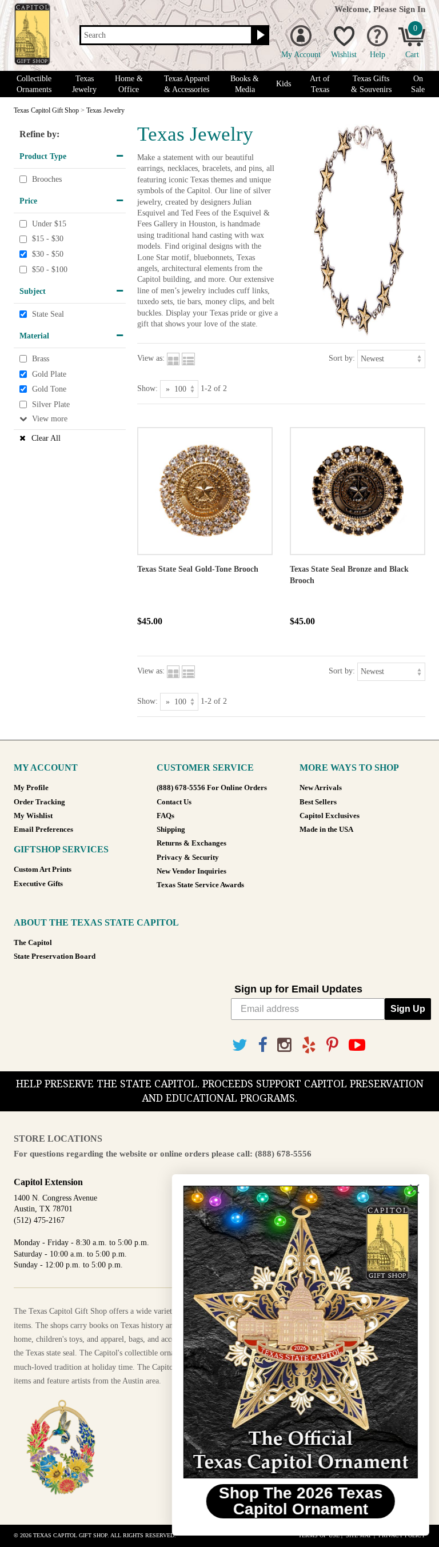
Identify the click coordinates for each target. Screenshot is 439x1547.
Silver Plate (51, 404)
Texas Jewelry (84, 84)
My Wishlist (33, 816)
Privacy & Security (188, 858)
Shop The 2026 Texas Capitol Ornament (299, 1501)
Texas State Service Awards (200, 885)
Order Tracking (39, 802)
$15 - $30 (47, 239)
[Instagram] (284, 1045)
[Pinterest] (332, 1045)
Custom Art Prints (42, 870)
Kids (283, 83)
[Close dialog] (413, 1189)
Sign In (412, 9)
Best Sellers (318, 802)
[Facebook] (262, 1045)
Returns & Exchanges (191, 843)
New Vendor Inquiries (191, 871)
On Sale (418, 84)
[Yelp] (309, 1045)
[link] (299, 1332)
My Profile (31, 788)
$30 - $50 (47, 254)
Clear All (46, 438)
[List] (188, 358)
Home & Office (129, 84)
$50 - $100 (49, 269)
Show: (147, 388)
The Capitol (33, 943)
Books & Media (244, 84)
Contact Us (174, 802)
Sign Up (407, 1009)
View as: (151, 358)
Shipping (171, 830)
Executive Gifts (38, 884)
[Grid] (173, 358)
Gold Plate (49, 374)
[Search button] (259, 35)
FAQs (165, 816)
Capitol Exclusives (330, 816)
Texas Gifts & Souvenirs (371, 84)
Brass (40, 358)
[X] (240, 1045)
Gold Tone (49, 389)
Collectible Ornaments (34, 84)
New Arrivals (321, 788)
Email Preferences (43, 830)
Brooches (47, 179)
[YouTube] (357, 1045)
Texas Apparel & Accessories (187, 84)
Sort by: (342, 358)
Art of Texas (320, 84)
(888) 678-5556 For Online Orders (212, 788)
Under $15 (49, 224)
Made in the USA (326, 830)
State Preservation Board (54, 956)
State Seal (48, 314)
